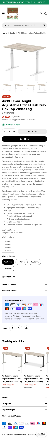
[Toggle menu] (3, 13)
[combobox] (24, 25)
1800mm (8, 268)
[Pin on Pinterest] (26, 328)
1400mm (21, 262)
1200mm (8, 262)
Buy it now (24, 139)
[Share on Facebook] (12, 328)
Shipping (15, 120)
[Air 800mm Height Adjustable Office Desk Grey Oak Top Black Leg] (34, 359)
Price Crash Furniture (17, 435)
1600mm (35, 262)
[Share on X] (19, 328)
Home (4, 33)
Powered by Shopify (35, 435)
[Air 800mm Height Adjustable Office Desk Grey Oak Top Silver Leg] (12, 359)
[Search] (43, 25)
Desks (12, 33)
